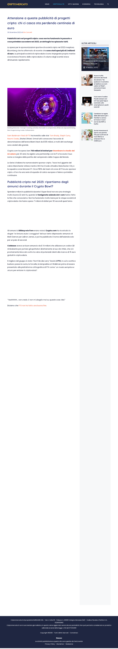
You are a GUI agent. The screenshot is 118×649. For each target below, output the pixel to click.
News (47, 4)
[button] (108, 4)
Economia (86, 4)
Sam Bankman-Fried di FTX (18, 135)
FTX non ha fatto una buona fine (32, 305)
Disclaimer (60, 644)
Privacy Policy (50, 644)
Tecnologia (99, 4)
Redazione (69, 644)
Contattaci (74, 633)
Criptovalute (58, 4)
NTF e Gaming (73, 4)
